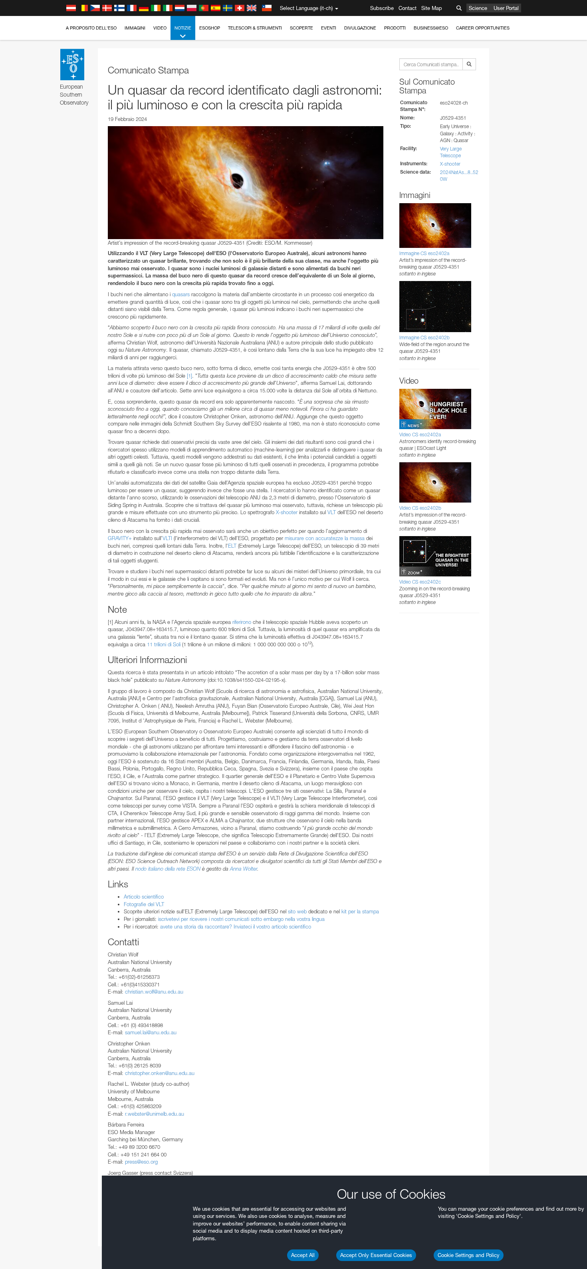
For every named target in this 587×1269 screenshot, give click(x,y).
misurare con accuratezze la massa (325, 538)
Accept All (303, 1255)
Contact (407, 8)
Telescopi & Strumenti (255, 28)
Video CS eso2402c (420, 582)
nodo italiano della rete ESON (167, 868)
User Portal (506, 8)
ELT (232, 545)
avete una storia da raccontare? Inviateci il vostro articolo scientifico (235, 926)
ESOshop (209, 28)
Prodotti (395, 28)
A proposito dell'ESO (91, 28)
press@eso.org (141, 1161)
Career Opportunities (483, 28)
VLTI (167, 538)
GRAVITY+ (120, 538)
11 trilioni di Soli (163, 644)
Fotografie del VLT (144, 904)
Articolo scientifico (144, 896)
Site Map (431, 8)
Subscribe (382, 8)
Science (478, 8)
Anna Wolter (243, 868)
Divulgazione (360, 28)
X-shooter (286, 512)
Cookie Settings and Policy (469, 1255)
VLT (331, 512)
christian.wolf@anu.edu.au (154, 991)
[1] (189, 375)
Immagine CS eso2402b (424, 338)
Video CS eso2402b (420, 508)
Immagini (135, 28)
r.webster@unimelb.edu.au (154, 1114)
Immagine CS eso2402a (424, 253)
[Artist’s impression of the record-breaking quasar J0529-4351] (245, 182)
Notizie (183, 28)
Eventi (328, 28)
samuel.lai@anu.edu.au (150, 1032)
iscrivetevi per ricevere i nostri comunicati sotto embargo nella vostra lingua (241, 919)
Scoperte (301, 28)
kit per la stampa (360, 911)
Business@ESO (431, 28)
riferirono (241, 622)
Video (160, 28)
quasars (181, 294)
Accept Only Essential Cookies (376, 1255)
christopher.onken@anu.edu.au (159, 1073)
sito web (297, 911)
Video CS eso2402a (420, 435)
